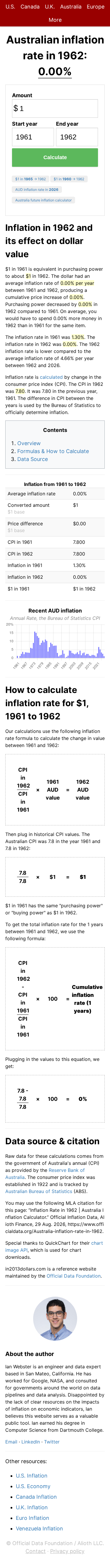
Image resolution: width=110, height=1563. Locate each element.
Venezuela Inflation (39, 1528)
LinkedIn (30, 1442)
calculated (51, 377)
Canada (30, 7)
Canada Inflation (36, 1497)
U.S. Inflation (32, 1476)
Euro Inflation (32, 1518)
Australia (71, 7)
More (55, 20)
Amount (22, 95)
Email (11, 1442)
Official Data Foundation (74, 1276)
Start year (24, 124)
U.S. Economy (33, 1486)
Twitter (52, 1442)
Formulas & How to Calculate (53, 451)
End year (67, 124)
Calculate (55, 157)
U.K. (50, 7)
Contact (36, 1551)
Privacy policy (67, 1551)
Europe (95, 7)
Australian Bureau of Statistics (38, 1191)
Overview (29, 443)
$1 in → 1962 (30, 179)
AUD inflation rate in (36, 189)
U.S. (10, 7)
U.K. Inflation (32, 1507)
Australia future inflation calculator (43, 200)
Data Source (32, 459)
